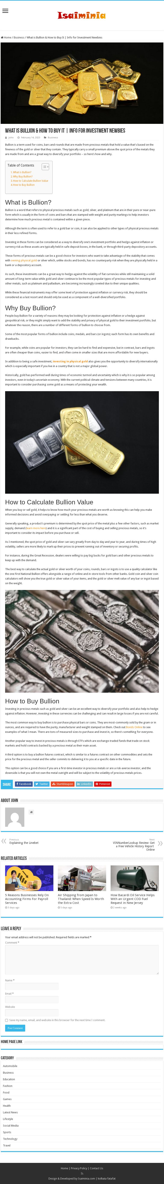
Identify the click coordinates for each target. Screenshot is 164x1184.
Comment (12, 942)
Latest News (10, 1112)
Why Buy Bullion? (22, 176)
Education (9, 1079)
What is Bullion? (22, 172)
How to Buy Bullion (24, 184)
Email (9, 993)
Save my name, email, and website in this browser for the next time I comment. (57, 1020)
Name (10, 980)
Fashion (7, 1085)
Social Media (11, 1125)
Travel (6, 1145)
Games (7, 1099)
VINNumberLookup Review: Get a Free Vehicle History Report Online (134, 844)
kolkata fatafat (107, 1178)
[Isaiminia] (82, 15)
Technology (10, 1138)
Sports (7, 1132)
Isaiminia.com (86, 1178)
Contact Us (96, 1168)
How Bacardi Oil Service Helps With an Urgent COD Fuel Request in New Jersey (133, 899)
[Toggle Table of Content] (43, 166)
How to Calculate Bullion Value (30, 180)
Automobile (10, 1066)
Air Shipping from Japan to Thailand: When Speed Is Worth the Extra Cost (81, 899)
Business (19, 37)
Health (7, 1105)
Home (7, 37)
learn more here (36, 528)
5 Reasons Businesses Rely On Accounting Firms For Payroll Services (27, 899)
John (11, 137)
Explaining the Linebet (24, 841)
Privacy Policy (79, 1168)
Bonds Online (134, 727)
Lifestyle (8, 1119)
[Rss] (82, 1173)
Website (10, 1006)
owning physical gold (24, 260)
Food (6, 1092)
